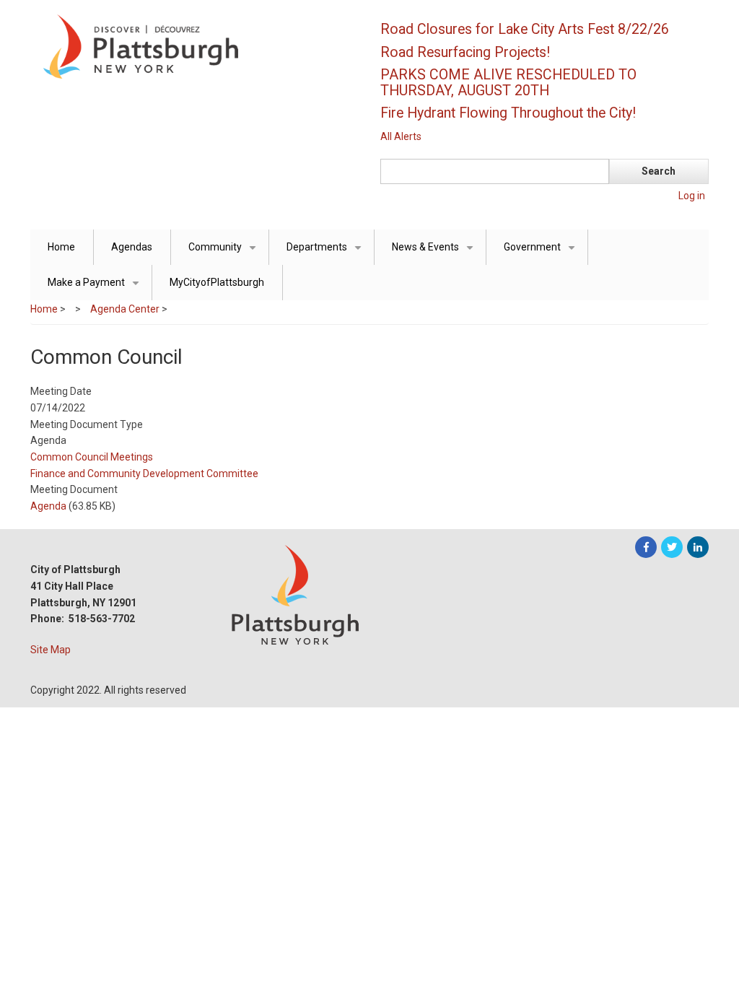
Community (224, 253)
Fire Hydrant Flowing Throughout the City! (508, 113)
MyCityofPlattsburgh (217, 282)
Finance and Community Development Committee (144, 473)
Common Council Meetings (91, 457)
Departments (327, 253)
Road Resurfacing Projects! (465, 52)
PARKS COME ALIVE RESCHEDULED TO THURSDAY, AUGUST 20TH (508, 82)
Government (542, 253)
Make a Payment (96, 288)
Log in (691, 195)
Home (61, 247)
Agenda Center (124, 309)
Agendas (131, 247)
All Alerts (400, 136)
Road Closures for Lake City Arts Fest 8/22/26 (524, 29)
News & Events (435, 253)
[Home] (192, 45)
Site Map (50, 649)
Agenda (48, 506)
